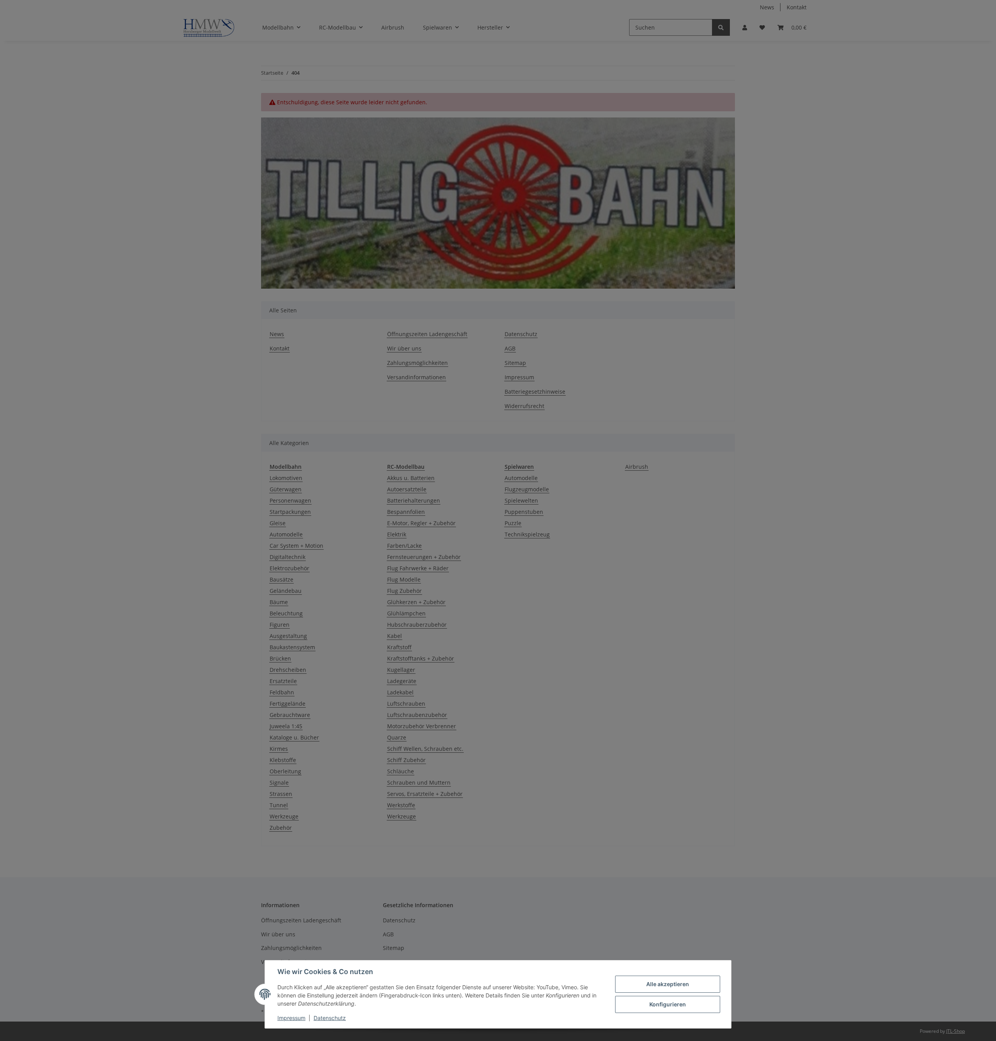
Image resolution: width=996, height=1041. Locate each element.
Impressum (291, 1018)
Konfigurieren (667, 1004)
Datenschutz (330, 1018)
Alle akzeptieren (667, 984)
